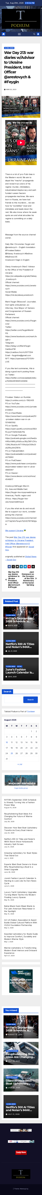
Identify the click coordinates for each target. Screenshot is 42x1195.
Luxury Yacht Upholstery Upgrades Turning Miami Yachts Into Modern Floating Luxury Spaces (20, 894)
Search (7, 691)
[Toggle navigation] (19, 34)
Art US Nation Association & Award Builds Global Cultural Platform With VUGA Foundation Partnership (20, 922)
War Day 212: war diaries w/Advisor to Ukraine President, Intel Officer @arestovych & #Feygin (14, 579)
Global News (9, 48)
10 (7, 742)
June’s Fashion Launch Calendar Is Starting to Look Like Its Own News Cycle (20, 881)
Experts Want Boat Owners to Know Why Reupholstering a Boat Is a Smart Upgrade (20, 867)
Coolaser (31, 711)
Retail (19, 666)
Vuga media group (21, 788)
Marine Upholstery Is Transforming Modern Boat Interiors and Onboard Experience (20, 950)
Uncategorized (12, 1051)
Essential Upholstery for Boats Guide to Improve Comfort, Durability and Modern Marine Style (21, 936)
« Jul (20, 764)
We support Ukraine (14, 530)
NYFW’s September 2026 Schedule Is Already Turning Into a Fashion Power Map (20, 802)
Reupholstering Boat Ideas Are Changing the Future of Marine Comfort (18, 816)
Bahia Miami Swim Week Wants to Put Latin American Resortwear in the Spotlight (19, 908)
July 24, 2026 (14, 1088)
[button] (34, 34)
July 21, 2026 (14, 1114)
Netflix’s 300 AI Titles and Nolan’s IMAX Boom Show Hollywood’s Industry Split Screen (19, 841)
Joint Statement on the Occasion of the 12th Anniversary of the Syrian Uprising (28, 578)
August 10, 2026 (15, 1034)
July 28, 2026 (14, 1061)
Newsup (23, 1189)
